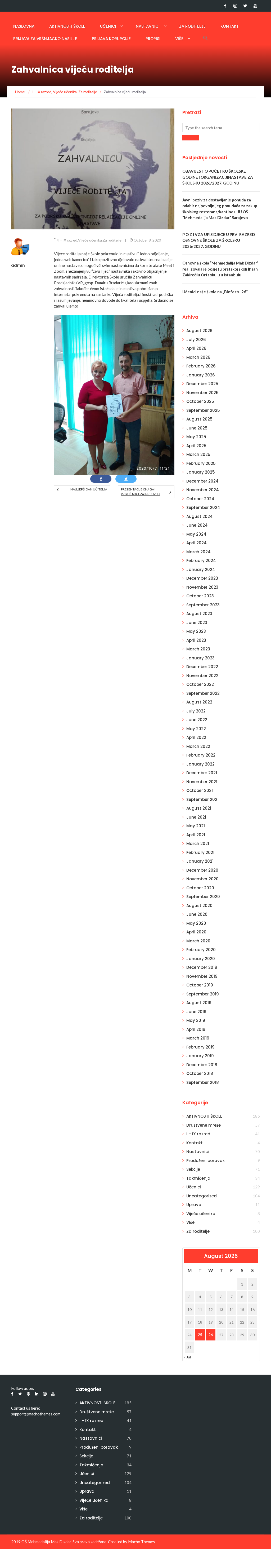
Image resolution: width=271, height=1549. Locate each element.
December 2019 (201, 967)
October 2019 (199, 985)
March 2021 (197, 843)
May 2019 (195, 1020)
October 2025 (200, 401)
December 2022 (202, 666)
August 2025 (199, 419)
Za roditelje (192, 26)
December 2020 (202, 870)
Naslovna (23, 26)
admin (18, 265)
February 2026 (201, 366)
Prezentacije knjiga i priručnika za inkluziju (140, 491)
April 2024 (196, 543)
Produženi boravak (205, 1160)
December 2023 (202, 578)
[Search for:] (221, 127)
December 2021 (201, 773)
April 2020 (196, 932)
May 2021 (195, 826)
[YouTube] (255, 6)
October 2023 (200, 596)
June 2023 (196, 622)
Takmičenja (198, 1178)
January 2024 (200, 569)
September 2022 (203, 693)
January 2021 (200, 861)
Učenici (108, 26)
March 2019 (197, 1038)
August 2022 (199, 702)
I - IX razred (67, 240)
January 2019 (200, 1056)
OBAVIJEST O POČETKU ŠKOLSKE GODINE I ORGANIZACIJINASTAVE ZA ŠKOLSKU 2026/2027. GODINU (217, 177)
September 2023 (203, 605)
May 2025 (196, 437)
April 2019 (195, 1029)
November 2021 (201, 782)
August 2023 (199, 613)
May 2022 (196, 728)
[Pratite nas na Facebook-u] (225, 6)
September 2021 (202, 799)
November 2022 (202, 675)
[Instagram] (235, 6)
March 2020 (198, 941)
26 (211, 1334)
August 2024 (199, 516)
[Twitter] (245, 6)
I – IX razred (198, 1134)
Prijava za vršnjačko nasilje (45, 38)
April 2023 (196, 640)
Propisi (153, 38)
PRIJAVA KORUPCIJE (111, 38)
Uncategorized (201, 1196)
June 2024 (197, 525)
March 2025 (198, 454)
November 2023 (202, 587)
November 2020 (202, 879)
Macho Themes (141, 1541)
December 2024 (202, 481)
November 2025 (202, 392)
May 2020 (196, 923)
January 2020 (200, 958)
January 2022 (200, 764)
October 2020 (200, 888)
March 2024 (198, 552)
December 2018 (201, 1065)
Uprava (193, 1204)
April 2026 (196, 348)
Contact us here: (25, 1408)
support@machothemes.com (35, 1413)
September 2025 (203, 410)
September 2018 (202, 1082)
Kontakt (229, 26)
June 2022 (196, 719)
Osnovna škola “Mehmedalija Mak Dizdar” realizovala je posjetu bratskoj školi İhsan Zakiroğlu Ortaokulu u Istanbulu (220, 269)
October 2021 (199, 790)
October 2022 (200, 684)
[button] (205, 38)
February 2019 (200, 1047)
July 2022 (196, 711)
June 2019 (196, 1011)
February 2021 (200, 852)
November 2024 (202, 490)
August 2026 (199, 330)
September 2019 (202, 994)
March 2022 (198, 746)
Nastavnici (148, 26)
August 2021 (198, 808)
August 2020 (199, 905)
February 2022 (200, 755)
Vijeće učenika (90, 240)
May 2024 (196, 534)
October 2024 (200, 499)
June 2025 (196, 428)
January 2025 (200, 472)
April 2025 (196, 445)
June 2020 (196, 914)
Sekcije (193, 1169)
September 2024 (203, 507)
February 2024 (201, 560)
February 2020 (201, 949)
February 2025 (201, 463)
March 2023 (198, 649)
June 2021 (196, 817)
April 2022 (196, 737)
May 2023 (196, 631)
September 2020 (203, 896)
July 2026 (196, 339)
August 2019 (198, 1002)
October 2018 (199, 1073)
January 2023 (200, 658)
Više (179, 38)
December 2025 (202, 383)
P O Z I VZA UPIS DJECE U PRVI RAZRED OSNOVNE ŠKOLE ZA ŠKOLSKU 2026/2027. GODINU (218, 240)
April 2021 (195, 835)
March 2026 (198, 357)
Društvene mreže (203, 1125)
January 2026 (200, 375)
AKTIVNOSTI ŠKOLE (67, 26)
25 (200, 1334)
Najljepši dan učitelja (88, 489)
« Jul (187, 1357)
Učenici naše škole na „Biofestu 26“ (215, 291)
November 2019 (202, 976)
